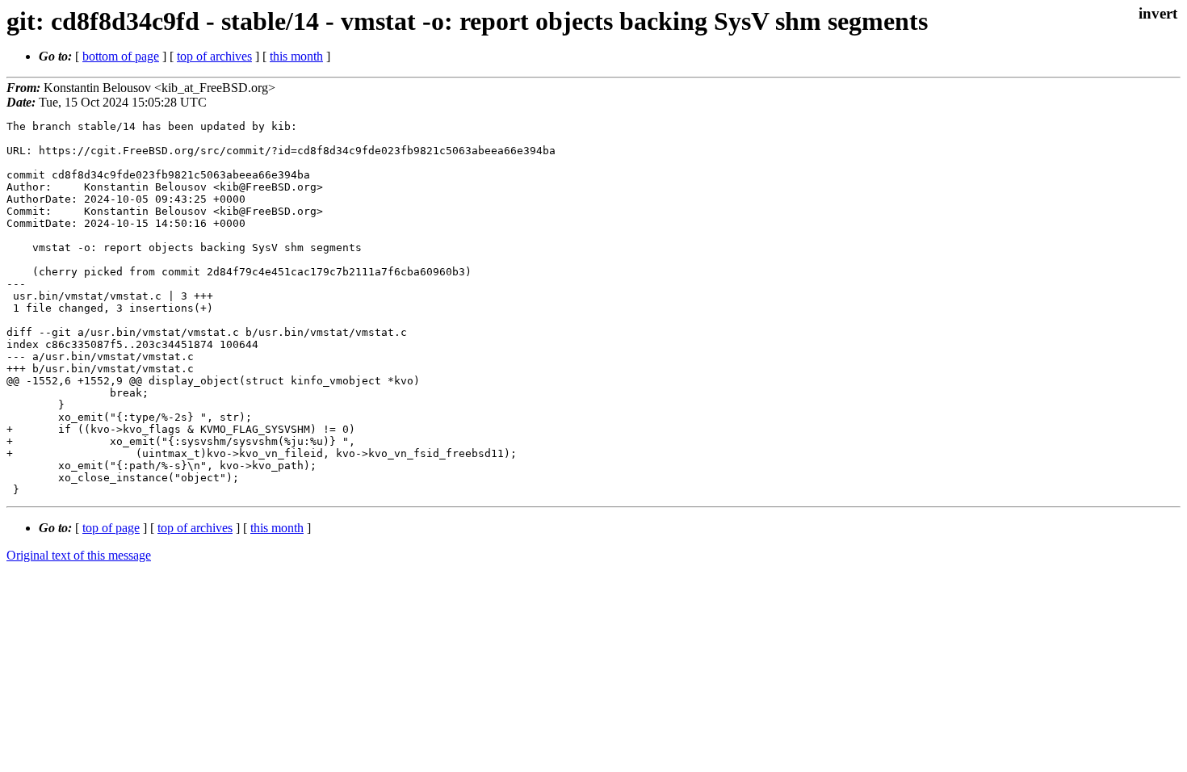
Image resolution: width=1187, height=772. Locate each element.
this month (296, 56)
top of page (111, 528)
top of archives (214, 56)
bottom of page (120, 56)
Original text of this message (78, 555)
